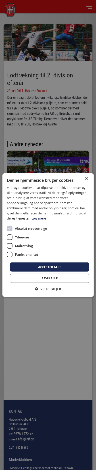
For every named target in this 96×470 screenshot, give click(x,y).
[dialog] (48, 235)
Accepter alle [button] (49, 267)
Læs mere (38, 218)
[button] (48, 288)
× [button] (86, 178)
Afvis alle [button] (50, 278)
